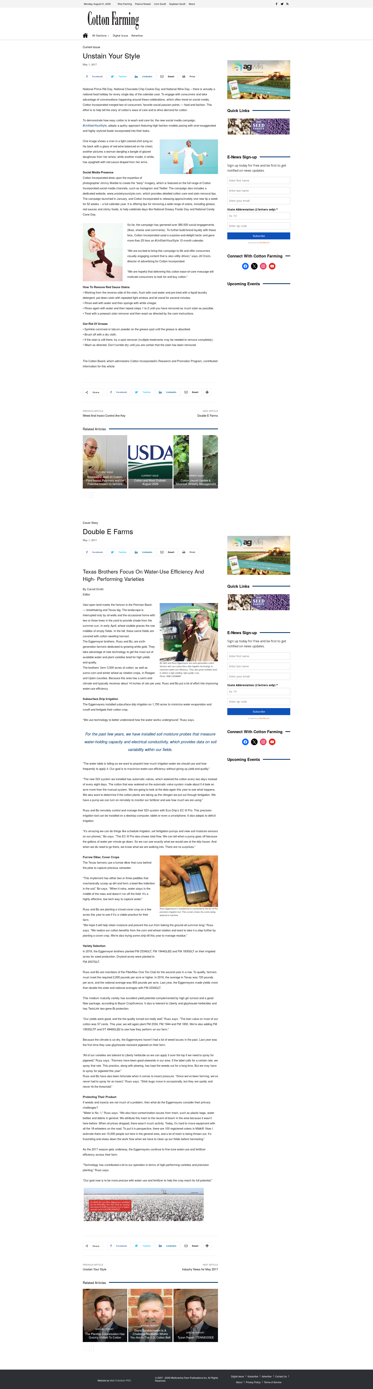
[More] (207, 392)
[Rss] (287, 4)
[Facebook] (276, 4)
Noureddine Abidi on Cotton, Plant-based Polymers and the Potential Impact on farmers (105, 480)
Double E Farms (207, 415)
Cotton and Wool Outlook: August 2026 (150, 482)
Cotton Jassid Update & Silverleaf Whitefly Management (196, 482)
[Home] (86, 36)
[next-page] (91, 494)
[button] (281, 35)
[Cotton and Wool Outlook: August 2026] (150, 461)
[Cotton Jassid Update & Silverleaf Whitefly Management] (195, 461)
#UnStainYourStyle (95, 125)
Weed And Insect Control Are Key (104, 415)
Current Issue (91, 46)
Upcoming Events (243, 283)
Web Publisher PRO (120, 1380)
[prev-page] (85, 494)
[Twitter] (282, 4)
